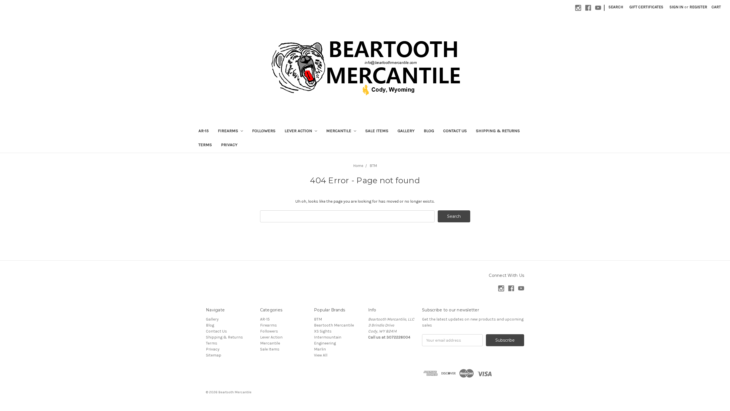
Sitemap (213, 355)
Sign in (676, 7)
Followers (263, 130)
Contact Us (455, 130)
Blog (429, 130)
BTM (318, 319)
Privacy (229, 144)
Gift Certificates (646, 7)
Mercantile (339, 130)
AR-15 (203, 130)
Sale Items (376, 130)
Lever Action (299, 130)
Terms (205, 144)
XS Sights (323, 331)
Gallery (406, 130)
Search (616, 7)
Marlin (320, 349)
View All (320, 355)
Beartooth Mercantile (334, 325)
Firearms (228, 130)
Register (698, 7)
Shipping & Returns (498, 130)
